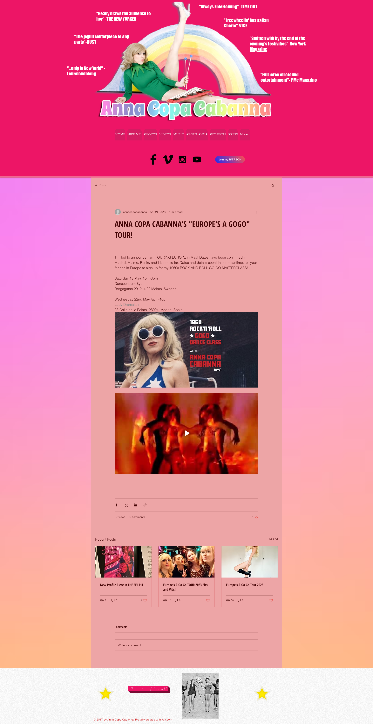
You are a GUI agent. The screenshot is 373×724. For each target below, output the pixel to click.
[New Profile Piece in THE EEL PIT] (123, 562)
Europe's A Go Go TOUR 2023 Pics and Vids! (185, 587)
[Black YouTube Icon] (197, 159)
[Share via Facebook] (116, 505)
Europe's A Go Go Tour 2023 (244, 584)
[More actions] (256, 212)
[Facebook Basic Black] (153, 159)
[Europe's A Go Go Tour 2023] (249, 562)
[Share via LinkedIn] (135, 505)
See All (273, 538)
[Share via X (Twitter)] (126, 505)
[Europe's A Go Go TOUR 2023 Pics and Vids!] (187, 562)
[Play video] (186, 433)
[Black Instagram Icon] (182, 159)
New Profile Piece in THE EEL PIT (121, 584)
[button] (273, 185)
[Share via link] (145, 505)
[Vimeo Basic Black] (168, 159)
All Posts (100, 185)
